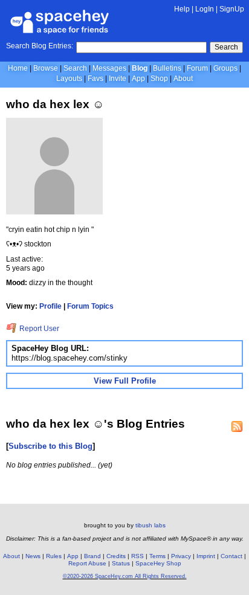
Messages (109, 68)
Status (121, 563)
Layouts (69, 78)
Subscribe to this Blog (50, 446)
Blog (139, 68)
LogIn (204, 9)
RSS (137, 556)
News (32, 556)
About (183, 78)
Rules (54, 556)
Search (226, 47)
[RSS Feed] (237, 426)
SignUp (231, 9)
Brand (92, 556)
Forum (197, 68)
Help (182, 9)
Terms (157, 556)
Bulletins (167, 68)
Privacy (181, 556)
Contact (231, 556)
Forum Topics (90, 306)
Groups (225, 68)
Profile (50, 306)
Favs (95, 78)
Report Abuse (87, 563)
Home (18, 68)
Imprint (205, 556)
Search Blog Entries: (39, 46)
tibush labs (150, 525)
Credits (116, 556)
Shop (159, 78)
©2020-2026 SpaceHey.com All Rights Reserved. (125, 576)
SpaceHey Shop (158, 563)
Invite (117, 78)
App (138, 78)
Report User (38, 328)
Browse (45, 68)
